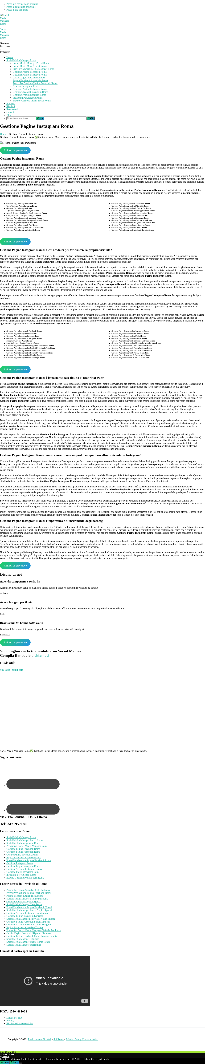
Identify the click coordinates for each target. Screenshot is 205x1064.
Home (3, 134)
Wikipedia (17, 669)
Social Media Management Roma (23, 843)
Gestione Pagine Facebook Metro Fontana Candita (31, 936)
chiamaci (41, 655)
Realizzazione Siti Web (39, 1039)
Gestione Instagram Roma (19, 863)
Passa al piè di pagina (17, 9)
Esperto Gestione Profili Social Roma (25, 877)
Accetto (4, 1062)
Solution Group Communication (82, 1039)
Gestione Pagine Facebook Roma (23, 851)
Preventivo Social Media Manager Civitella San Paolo (33, 930)
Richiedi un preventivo (15, 150)
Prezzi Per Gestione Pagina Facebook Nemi (28, 892)
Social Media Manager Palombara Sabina (27, 898)
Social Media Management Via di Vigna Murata (30, 918)
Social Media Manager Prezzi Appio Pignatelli (29, 910)
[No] (20, 1063)
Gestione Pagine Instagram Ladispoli (25, 916)
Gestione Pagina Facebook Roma (23, 848)
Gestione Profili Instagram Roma (23, 872)
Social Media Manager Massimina (23, 944)
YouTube (5, 669)
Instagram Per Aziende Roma (21, 874)
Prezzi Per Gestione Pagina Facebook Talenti (29, 907)
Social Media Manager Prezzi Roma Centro (28, 941)
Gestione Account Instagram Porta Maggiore (28, 924)
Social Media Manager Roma (4, 33)
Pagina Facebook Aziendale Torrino (24, 927)
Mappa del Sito (14, 1017)
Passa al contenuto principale (21, 6)
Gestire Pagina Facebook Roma (22, 854)
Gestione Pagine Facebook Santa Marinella (28, 921)
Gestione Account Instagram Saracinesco (27, 913)
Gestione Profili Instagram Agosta (23, 901)
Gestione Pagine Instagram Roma (23, 866)
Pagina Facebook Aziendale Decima (24, 895)
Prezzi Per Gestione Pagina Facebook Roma (28, 860)
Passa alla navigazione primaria (22, 4)
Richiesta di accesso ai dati (19, 1023)
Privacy (10, 1020)
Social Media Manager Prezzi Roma (24, 840)
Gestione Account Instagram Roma (24, 869)
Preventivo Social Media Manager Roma (27, 846)
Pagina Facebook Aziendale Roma (23, 857)
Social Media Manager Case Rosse (24, 904)
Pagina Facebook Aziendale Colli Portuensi (28, 890)
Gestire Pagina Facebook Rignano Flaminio (28, 933)
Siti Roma (58, 1039)
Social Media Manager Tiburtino (22, 939)
